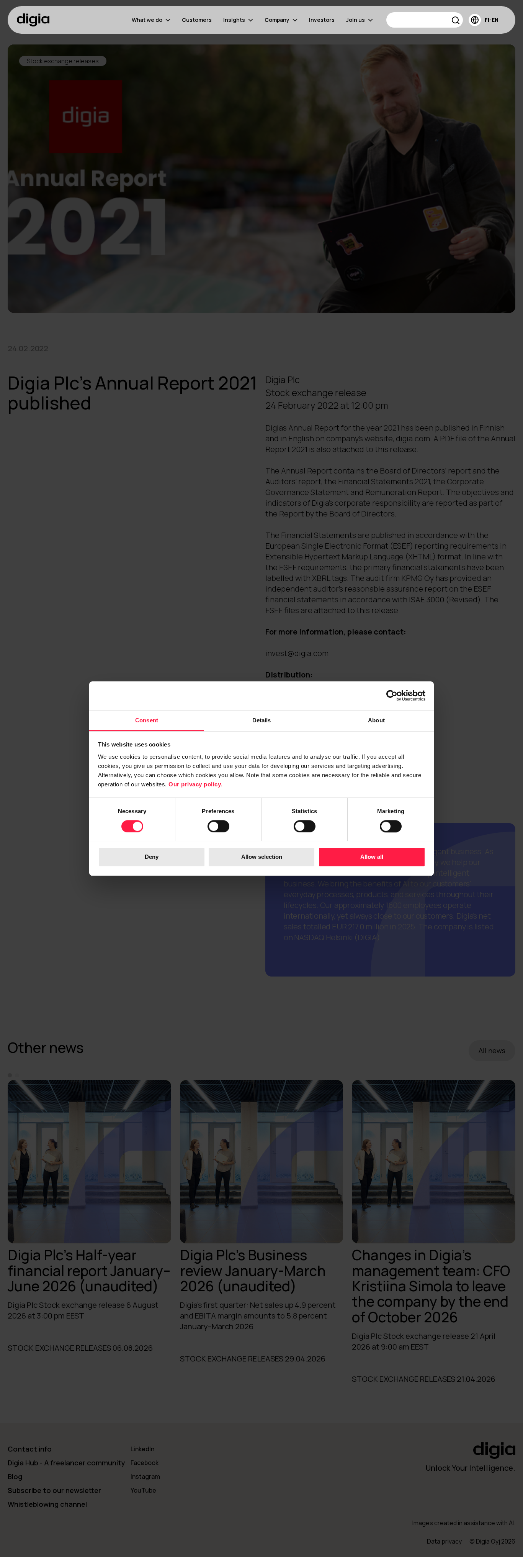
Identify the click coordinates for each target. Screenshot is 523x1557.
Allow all (371, 857)
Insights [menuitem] (234, 19)
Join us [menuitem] (355, 19)
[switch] (218, 826)
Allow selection (261, 857)
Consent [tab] (146, 720)
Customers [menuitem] (197, 19)
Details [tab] (261, 720)
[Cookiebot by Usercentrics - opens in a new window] (391, 695)
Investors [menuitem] (322, 19)
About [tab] (376, 720)
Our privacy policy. (195, 784)
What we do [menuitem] (147, 19)
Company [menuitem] (277, 19)
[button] (456, 21)
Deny (152, 857)
